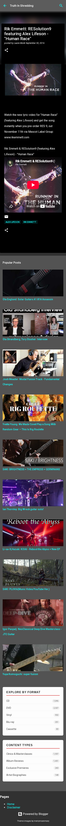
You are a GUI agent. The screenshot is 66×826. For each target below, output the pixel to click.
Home (10, 804)
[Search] (61, 5)
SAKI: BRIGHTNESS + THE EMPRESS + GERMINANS (31, 469)
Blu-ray (32, 722)
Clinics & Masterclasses (32, 753)
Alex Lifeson (13, 222)
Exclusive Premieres (32, 768)
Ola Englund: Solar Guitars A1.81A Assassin (28, 299)
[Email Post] (6, 218)
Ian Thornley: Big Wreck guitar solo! (23, 509)
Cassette (32, 729)
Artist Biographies (32, 775)
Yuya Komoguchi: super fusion (20, 674)
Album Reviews (32, 760)
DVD (32, 708)
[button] (6, 50)
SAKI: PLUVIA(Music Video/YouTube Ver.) (26, 589)
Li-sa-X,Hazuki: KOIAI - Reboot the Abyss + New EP (31, 549)
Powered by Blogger (35, 814)
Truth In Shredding (21, 5)
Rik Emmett (30, 222)
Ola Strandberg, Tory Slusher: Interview (25, 339)
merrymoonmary (41, 821)
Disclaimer (13, 807)
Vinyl (32, 715)
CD (32, 700)
